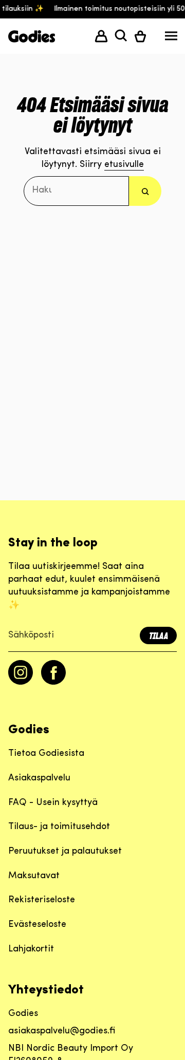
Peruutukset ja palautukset (65, 851)
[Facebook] (53, 682)
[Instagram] (20, 682)
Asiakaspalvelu (39, 778)
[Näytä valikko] (171, 38)
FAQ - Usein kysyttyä (53, 803)
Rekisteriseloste (41, 900)
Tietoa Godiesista (46, 753)
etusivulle (124, 164)
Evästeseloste (37, 924)
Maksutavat (34, 876)
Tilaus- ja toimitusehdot (59, 827)
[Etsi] (145, 190)
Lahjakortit (31, 949)
